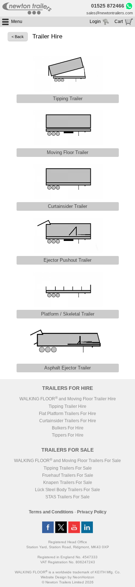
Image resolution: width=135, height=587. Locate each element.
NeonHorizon (83, 577)
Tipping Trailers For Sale (68, 468)
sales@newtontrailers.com (109, 13)
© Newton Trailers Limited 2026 (68, 582)
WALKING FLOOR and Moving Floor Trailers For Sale (67, 460)
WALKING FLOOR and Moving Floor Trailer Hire (67, 398)
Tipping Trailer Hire (67, 406)
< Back (18, 36)
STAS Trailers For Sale (67, 496)
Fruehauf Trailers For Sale (67, 475)
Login (95, 21)
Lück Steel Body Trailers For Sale (67, 489)
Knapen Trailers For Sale (67, 482)
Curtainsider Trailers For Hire (67, 420)
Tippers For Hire (68, 435)
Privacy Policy (92, 511)
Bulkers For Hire (68, 427)
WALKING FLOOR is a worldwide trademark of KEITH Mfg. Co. (68, 572)
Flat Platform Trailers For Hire (67, 413)
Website (54, 577)
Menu (16, 21)
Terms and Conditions (51, 511)
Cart (118, 21)
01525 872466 (107, 6)
